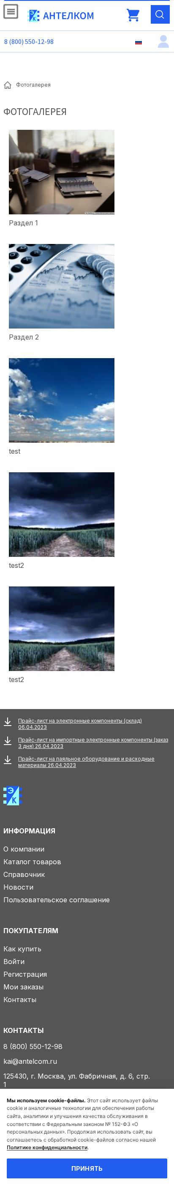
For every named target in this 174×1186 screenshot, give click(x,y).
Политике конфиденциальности (47, 1147)
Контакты (19, 999)
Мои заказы (23, 987)
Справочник (24, 874)
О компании (23, 849)
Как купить (22, 949)
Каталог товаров (32, 861)
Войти (13, 961)
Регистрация (25, 974)
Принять (87, 1168)
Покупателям (30, 930)
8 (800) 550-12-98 (29, 41)
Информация (29, 831)
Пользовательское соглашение (56, 900)
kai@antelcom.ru (30, 1061)
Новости (18, 887)
